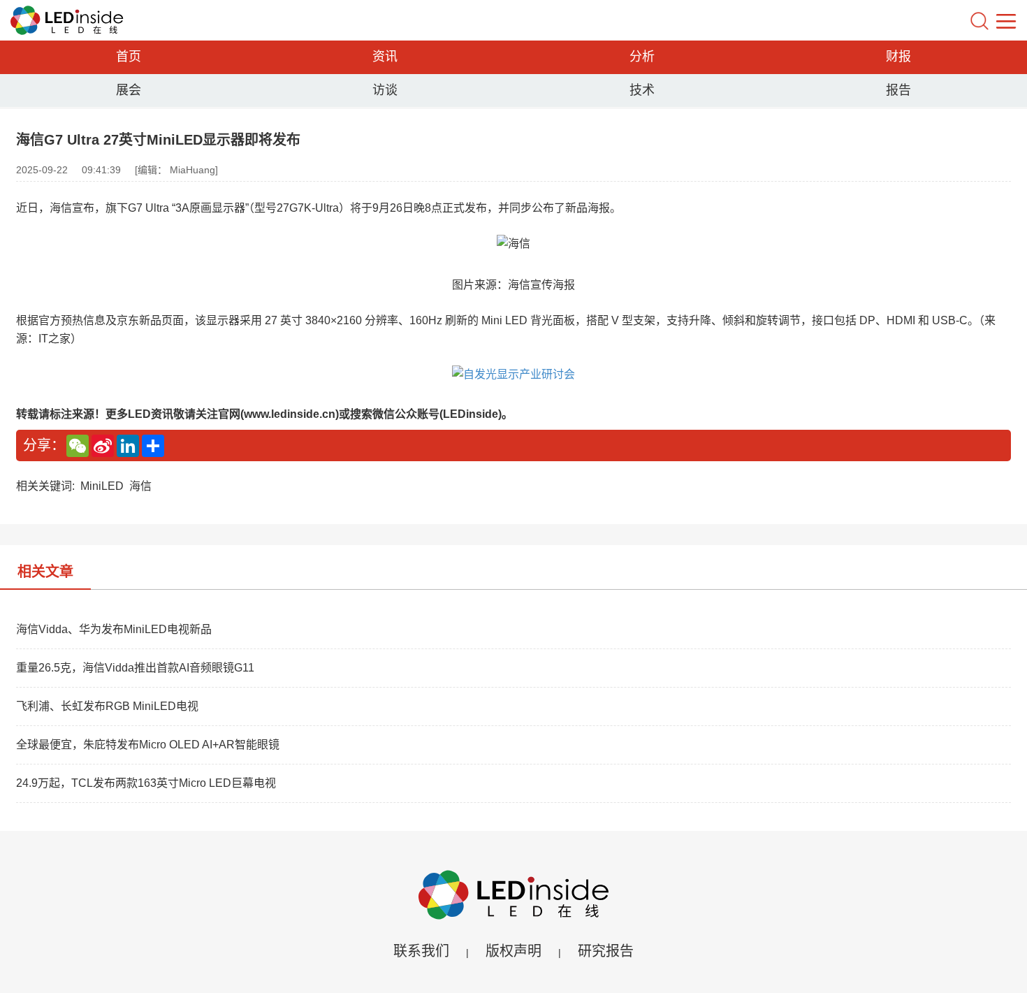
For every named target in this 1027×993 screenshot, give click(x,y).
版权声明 (513, 951)
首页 (128, 57)
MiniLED (102, 486)
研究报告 (606, 951)
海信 (140, 486)
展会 (128, 90)
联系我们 (421, 951)
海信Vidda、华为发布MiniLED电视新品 (114, 629)
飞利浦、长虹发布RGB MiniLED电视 (107, 706)
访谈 (385, 90)
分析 (642, 57)
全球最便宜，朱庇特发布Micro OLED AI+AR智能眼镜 (147, 745)
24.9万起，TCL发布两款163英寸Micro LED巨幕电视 (146, 783)
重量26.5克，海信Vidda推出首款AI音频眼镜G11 (135, 668)
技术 (642, 90)
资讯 (385, 57)
